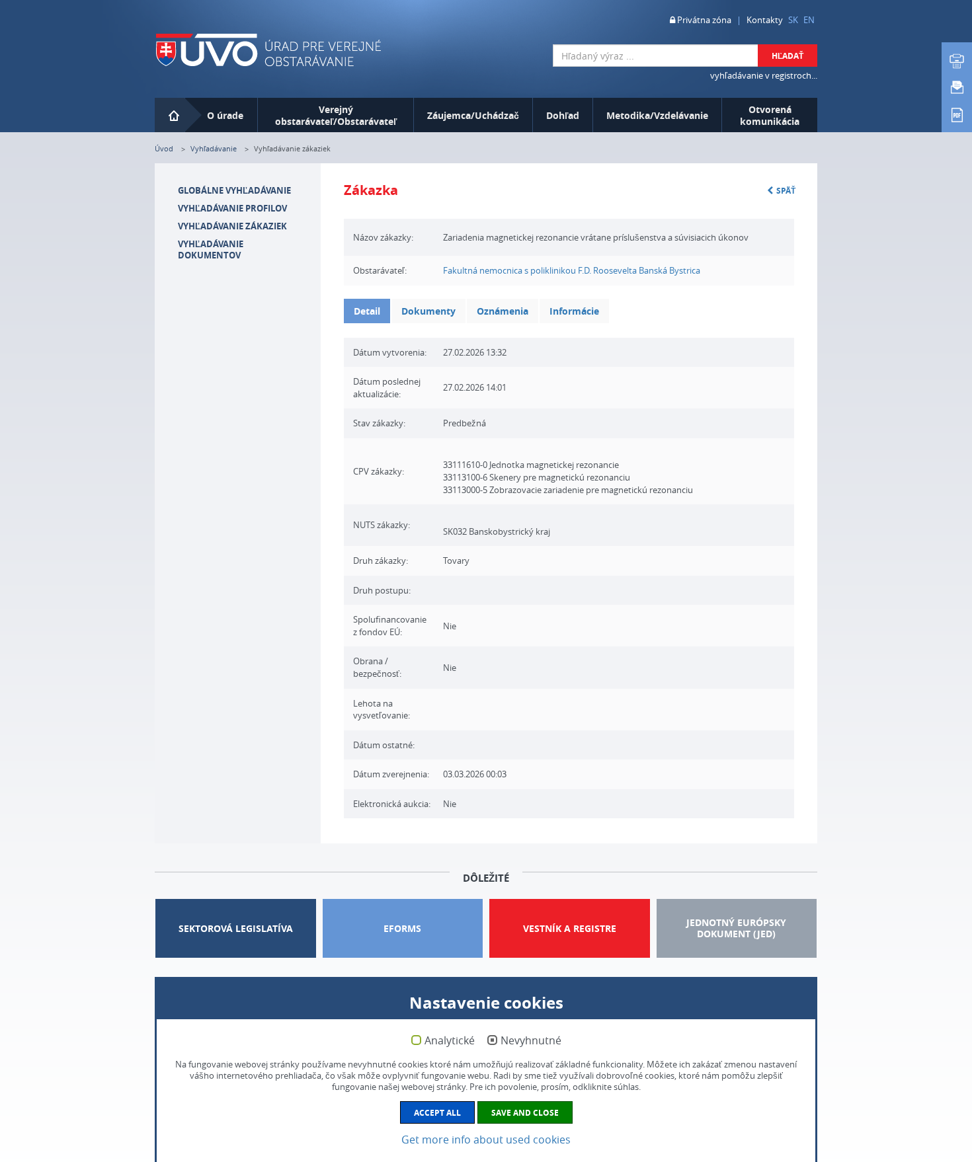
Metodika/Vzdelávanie (657, 115)
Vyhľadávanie (213, 148)
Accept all (437, 1112)
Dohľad (562, 115)
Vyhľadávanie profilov (232, 208)
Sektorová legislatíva (236, 928)
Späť (785, 190)
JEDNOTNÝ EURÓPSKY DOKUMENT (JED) (736, 928)
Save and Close (525, 1112)
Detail (367, 311)
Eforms (402, 928)
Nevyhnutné (531, 1041)
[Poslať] (956, 87)
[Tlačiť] (956, 60)
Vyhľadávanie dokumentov (210, 249)
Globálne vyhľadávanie (234, 190)
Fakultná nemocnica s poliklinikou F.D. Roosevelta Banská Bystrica (571, 270)
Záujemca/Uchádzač (473, 115)
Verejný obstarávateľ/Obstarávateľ (336, 115)
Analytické (450, 1041)
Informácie (574, 311)
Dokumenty (428, 311)
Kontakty (765, 20)
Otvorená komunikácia (769, 115)
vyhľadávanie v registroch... (763, 75)
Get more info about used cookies (486, 1139)
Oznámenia (502, 311)
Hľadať (787, 55)
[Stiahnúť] (956, 113)
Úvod (164, 148)
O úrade (225, 115)
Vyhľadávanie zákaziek (232, 226)
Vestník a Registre (569, 928)
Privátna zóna (703, 20)
